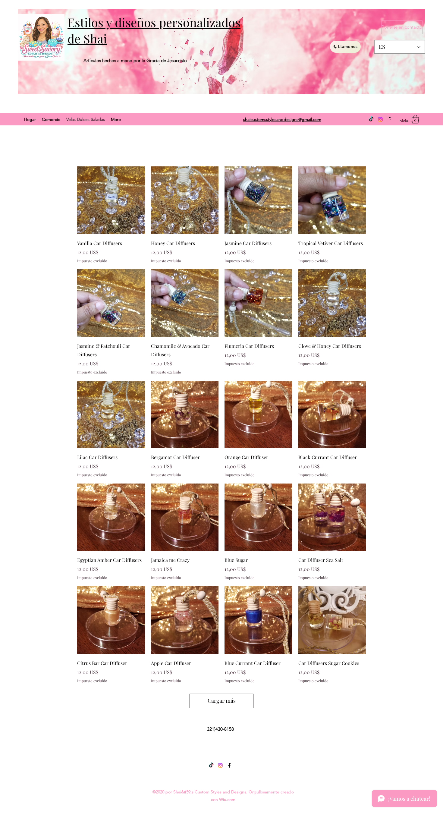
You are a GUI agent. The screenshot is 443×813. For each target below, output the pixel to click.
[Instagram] (380, 119)
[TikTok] (371, 119)
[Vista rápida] (111, 200)
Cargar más (222, 700)
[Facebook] (229, 765)
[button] (415, 119)
